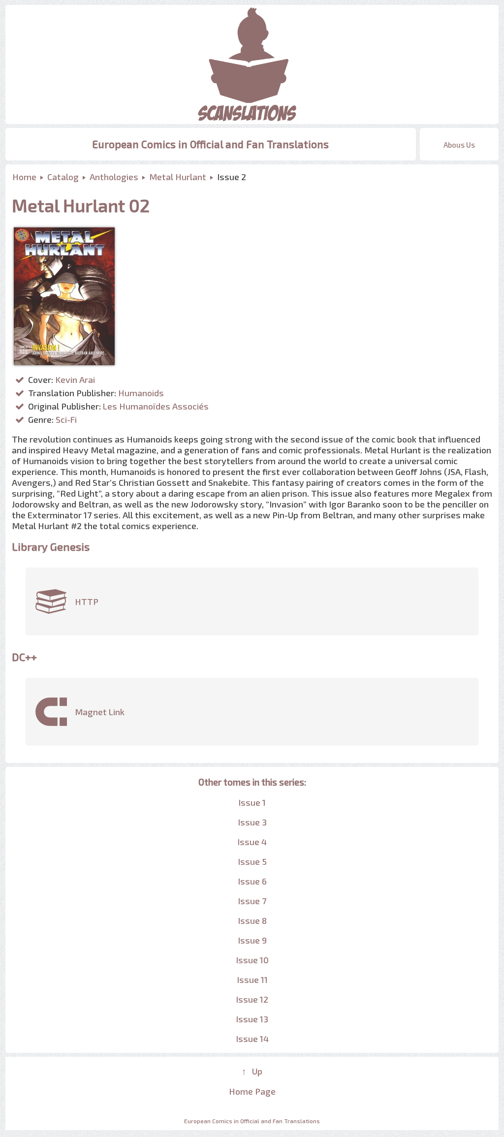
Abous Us (459, 144)
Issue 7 (252, 900)
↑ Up (252, 1071)
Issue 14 (252, 1038)
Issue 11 (252, 979)
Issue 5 (252, 861)
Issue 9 (252, 940)
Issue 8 (252, 920)
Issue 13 (252, 1018)
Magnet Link (100, 711)
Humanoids (141, 392)
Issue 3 (252, 822)
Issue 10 (252, 959)
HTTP (86, 601)
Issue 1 (252, 802)
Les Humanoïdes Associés (156, 406)
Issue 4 (252, 841)
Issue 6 (252, 881)
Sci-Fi (66, 419)
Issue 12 (252, 999)
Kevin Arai (75, 379)
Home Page (252, 1091)
